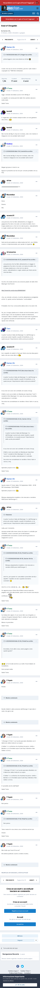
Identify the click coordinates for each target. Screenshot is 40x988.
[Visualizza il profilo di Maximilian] (3, 196)
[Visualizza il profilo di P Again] (3, 682)
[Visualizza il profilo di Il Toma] (3, 90)
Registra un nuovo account (20, 911)
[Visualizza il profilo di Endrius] (3, 145)
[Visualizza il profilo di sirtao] (3, 182)
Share (21, 936)
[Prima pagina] (2, 39)
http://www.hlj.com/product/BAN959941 (13, 290)
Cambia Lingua (13, 971)
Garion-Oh (6, 31)
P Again (9, 680)
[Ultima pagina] (37, 39)
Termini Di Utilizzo (8, 980)
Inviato (15, 49)
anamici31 (10, 215)
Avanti (32, 39)
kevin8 (9, 111)
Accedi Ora (20, 924)
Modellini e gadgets (19, 33)
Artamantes (11, 252)
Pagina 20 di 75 (22, 39)
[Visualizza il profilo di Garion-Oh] (3, 48)
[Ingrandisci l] (30, 59)
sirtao (9, 180)
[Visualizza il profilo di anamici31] (3, 217)
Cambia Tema (25, 971)
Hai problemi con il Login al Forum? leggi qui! (18, 3)
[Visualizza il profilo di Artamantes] (3, 253)
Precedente (9, 39)
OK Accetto (21, 985)
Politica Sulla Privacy (15, 973)
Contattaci (27, 973)
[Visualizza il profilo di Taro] (3, 330)
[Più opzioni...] (36, 48)
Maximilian (11, 195)
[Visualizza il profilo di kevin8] (3, 112)
